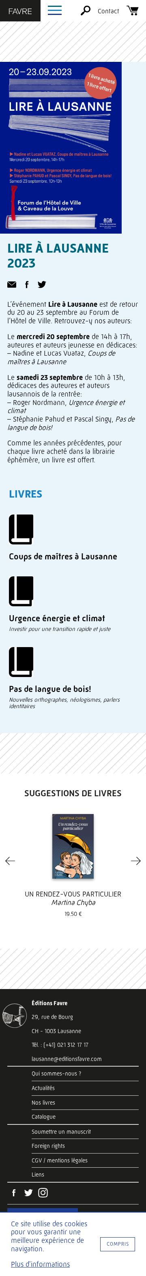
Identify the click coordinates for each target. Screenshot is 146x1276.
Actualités (43, 1088)
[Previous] (10, 861)
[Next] (136, 861)
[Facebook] (13, 1193)
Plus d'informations (40, 1264)
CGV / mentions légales (60, 1160)
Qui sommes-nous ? (56, 1073)
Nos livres (43, 1102)
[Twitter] (28, 1193)
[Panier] (133, 13)
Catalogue (44, 1117)
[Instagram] (42, 1193)
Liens (38, 1174)
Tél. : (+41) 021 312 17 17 (60, 1045)
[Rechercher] (85, 13)
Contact (108, 11)
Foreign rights (48, 1146)
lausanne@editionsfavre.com (67, 1059)
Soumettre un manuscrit (61, 1131)
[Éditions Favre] (20, 12)
